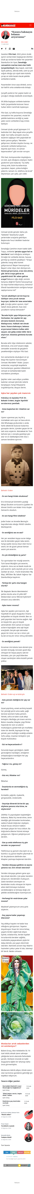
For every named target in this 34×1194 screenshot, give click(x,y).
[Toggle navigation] (30, 25)
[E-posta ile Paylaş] (14, 49)
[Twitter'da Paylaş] (2, 49)
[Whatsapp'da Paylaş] (10, 49)
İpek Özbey (4, 42)
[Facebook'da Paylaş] (6, 49)
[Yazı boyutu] (32, 49)
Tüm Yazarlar (5, 1145)
